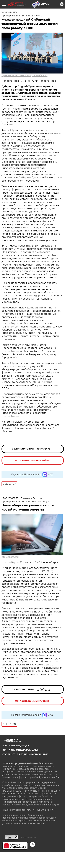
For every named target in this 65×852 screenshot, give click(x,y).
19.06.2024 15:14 (10, 12)
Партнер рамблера (28, 837)
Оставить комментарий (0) (32, 460)
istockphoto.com (11, 557)
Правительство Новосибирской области (24, 75)
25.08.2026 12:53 (10, 498)
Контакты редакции (15, 745)
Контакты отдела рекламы (20, 750)
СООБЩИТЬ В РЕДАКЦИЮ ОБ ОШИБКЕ (25, 754)
